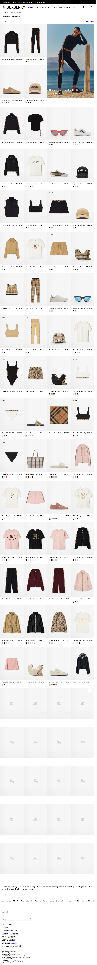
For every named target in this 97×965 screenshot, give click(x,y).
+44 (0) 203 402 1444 (7, 956)
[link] (4, 12)
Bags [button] (68, 7)
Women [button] (30, 7)
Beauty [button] (74, 7)
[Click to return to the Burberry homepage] (16, 7)
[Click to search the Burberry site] (83, 7)
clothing (66, 879)
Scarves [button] (62, 7)
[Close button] (93, 2)
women (48, 879)
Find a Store (7, 925)
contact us (17, 956)
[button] (42, 2)
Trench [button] (55, 7)
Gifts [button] (49, 7)
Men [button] (36, 7)
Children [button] (43, 7)
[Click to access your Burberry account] (87, 7)
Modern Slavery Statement (9, 951)
